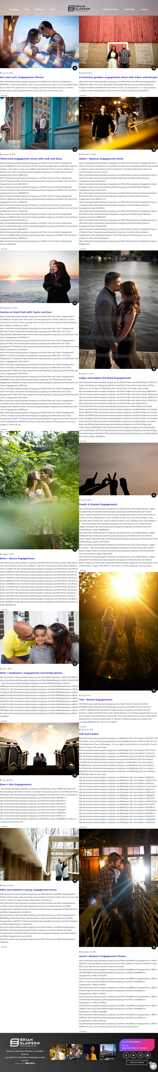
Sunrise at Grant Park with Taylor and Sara (26, 312)
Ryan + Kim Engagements (16, 784)
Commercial (129, 9)
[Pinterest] (147, 1055)
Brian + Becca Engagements (17, 558)
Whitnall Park (104, 88)
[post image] (39, 42)
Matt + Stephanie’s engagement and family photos (31, 673)
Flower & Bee (87, 722)
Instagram (104, 238)
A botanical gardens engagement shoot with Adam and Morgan (118, 77)
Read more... (4, 95)
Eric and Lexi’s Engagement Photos (22, 77)
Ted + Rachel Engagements (96, 699)
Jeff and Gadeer (89, 734)
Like (114, 235)
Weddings (39, 9)
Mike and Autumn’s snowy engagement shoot (28, 889)
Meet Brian (14, 9)
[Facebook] (126, 1055)
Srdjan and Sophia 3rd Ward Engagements (105, 378)
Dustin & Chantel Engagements (98, 504)
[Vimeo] (133, 1055)
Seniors (53, 9)
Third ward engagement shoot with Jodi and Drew (31, 158)
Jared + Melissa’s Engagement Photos (102, 956)
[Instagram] (140, 1055)
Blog (27, 9)
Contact (144, 9)
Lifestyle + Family (110, 9)
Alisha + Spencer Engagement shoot (101, 158)
